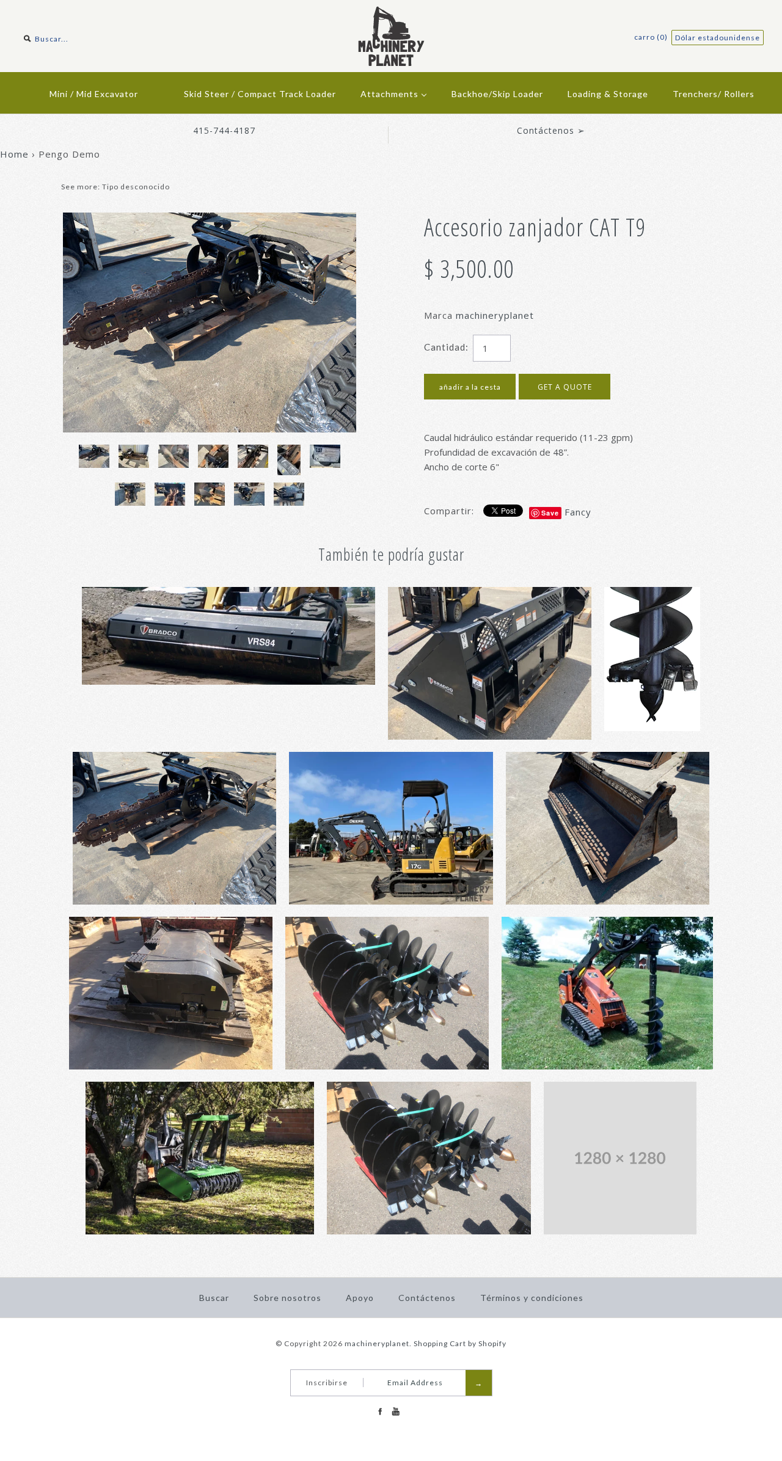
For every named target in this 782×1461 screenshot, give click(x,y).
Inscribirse (327, 1382)
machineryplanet (495, 315)
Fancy (578, 512)
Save (550, 512)
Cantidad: (446, 346)
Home (14, 154)
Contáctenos (427, 1297)
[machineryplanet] (391, 13)
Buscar (214, 1297)
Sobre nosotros (287, 1297)
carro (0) (652, 37)
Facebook (380, 1411)
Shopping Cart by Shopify (460, 1343)
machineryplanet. (378, 1343)
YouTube (395, 1411)
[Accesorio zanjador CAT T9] (209, 220)
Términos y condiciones (531, 1297)
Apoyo (360, 1297)
